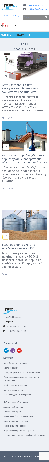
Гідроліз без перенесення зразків (18, 430)
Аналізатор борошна (13, 406)
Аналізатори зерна (12, 411)
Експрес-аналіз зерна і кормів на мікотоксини (24, 435)
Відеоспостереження (13, 390)
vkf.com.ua (18, 456)
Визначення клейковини (14, 425)
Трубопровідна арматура (15, 385)
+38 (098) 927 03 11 (38, 5)
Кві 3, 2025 (9, 118)
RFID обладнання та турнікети (17, 394)
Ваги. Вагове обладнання (15, 363)
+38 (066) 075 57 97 (10, 15)
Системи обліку (10, 367)
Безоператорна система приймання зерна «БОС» (19, 246)
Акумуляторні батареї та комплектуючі (21, 372)
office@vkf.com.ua (38, 9)
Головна (18, 49)
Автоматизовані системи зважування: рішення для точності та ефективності (20, 88)
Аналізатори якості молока (15, 421)
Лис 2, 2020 (9, 274)
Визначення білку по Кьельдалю (18, 416)
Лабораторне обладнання (15, 402)
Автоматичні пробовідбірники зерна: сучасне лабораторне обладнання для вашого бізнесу (24, 159)
